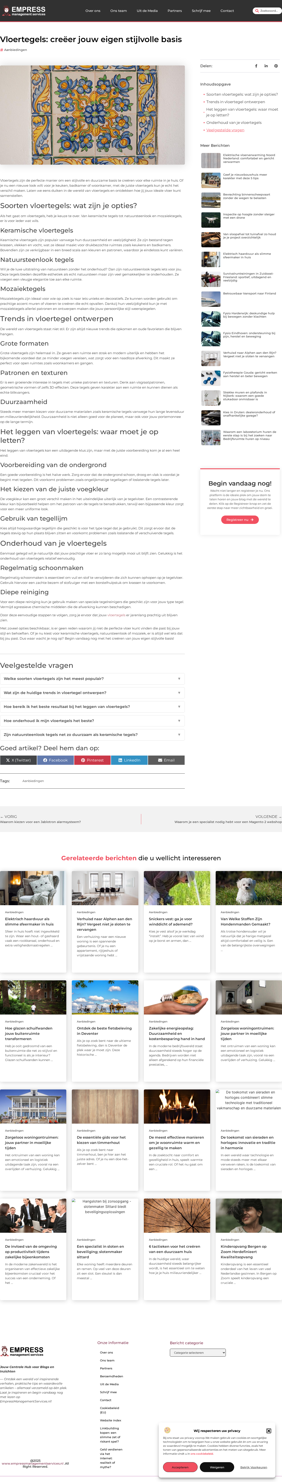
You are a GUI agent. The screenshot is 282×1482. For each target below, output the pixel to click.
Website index (110, 1420)
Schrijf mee (201, 11)
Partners (175, 11)
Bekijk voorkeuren (253, 1467)
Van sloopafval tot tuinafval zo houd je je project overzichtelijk (249, 235)
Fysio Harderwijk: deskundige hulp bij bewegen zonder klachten (249, 314)
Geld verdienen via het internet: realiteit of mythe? (111, 1458)
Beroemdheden (111, 1376)
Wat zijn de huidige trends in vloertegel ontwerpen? (92, 693)
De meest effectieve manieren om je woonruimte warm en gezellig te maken (176, 1142)
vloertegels (116, 615)
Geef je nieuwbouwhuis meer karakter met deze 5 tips (245, 176)
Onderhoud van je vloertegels (234, 122)
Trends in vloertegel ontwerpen (235, 102)
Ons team (118, 11)
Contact (227, 11)
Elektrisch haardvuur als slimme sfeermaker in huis (247, 255)
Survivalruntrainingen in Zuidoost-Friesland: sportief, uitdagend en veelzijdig (248, 277)
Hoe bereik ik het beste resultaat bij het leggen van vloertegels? (92, 706)
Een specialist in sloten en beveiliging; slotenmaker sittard (100, 1251)
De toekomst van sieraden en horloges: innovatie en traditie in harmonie (248, 1142)
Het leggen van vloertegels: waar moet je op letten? (242, 112)
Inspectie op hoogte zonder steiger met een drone (249, 216)
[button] (269, 1431)
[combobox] (267, 10)
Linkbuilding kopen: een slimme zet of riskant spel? (110, 1434)
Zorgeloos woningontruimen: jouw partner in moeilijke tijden (247, 1033)
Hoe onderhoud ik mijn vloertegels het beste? (92, 721)
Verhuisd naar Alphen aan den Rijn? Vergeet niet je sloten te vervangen (249, 354)
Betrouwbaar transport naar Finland (249, 293)
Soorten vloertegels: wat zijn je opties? (242, 94)
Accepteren (180, 1467)
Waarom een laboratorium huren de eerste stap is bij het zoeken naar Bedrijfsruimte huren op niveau (249, 435)
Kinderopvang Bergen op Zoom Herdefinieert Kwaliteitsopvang (244, 1251)
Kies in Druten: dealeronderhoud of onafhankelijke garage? (249, 413)
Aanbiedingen (15, 50)
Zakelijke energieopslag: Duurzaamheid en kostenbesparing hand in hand (177, 1033)
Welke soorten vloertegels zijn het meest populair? (92, 678)
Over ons (92, 11)
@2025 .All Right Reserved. (35, 1463)
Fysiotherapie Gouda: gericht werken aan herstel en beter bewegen (250, 374)
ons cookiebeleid (202, 1453)
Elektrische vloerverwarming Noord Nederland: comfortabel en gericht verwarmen (249, 158)
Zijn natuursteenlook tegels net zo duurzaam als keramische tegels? (92, 734)
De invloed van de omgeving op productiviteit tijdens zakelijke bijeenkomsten (31, 1251)
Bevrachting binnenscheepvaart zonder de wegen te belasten (246, 196)
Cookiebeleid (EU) (109, 1410)
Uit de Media (147, 11)
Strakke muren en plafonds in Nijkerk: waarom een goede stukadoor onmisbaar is (245, 396)
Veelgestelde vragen (225, 130)
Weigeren (217, 1467)
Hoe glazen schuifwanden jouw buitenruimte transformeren (28, 1033)
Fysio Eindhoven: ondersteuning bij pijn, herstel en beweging (249, 334)
